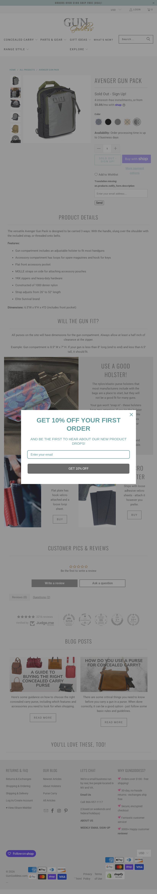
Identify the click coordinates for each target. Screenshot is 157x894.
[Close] (131, 414)
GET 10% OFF (79, 468)
